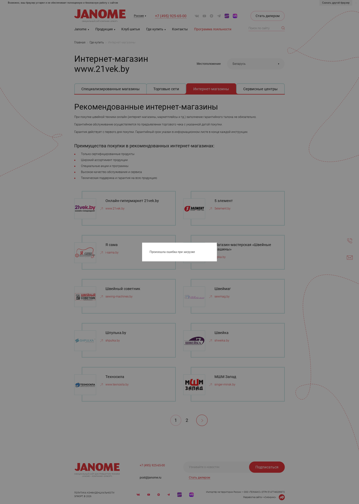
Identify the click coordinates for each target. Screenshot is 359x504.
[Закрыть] (215, 246)
